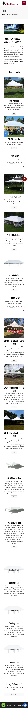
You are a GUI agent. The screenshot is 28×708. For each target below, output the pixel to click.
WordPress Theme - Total (9, 705)
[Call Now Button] (3, 705)
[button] (25, 179)
